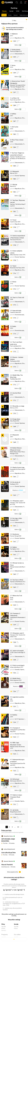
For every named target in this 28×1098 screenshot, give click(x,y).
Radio (14, 326)
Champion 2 (16, 728)
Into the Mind (16, 393)
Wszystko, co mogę (18, 406)
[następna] (21, 827)
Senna (13, 65)
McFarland (15, 779)
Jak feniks (15, 810)
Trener (14, 220)
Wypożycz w (14, 490)
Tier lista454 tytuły (8, 855)
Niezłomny (15, 534)
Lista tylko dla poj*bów (8, 852)
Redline (14, 715)
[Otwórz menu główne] (25, 2)
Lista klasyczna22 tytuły (8, 867)
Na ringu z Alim (17, 518)
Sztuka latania (16, 49)
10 (18, 827)
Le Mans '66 (15, 98)
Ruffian (14, 114)
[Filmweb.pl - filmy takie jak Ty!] (7, 2)
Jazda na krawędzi (18, 650)
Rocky (14, 281)
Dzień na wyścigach (18, 665)
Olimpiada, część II (18, 633)
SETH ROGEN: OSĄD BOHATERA (8, 840)
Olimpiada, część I (17, 501)
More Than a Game (17, 140)
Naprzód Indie (16, 310)
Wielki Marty (16, 678)
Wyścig (14, 184)
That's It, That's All (18, 297)
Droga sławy (16, 419)
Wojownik (15, 171)
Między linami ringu (18, 467)
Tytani (14, 266)
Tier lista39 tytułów (8, 843)
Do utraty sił (16, 482)
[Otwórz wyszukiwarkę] (16, 2)
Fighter (14, 547)
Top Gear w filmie (17, 580)
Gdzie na (17, 45)
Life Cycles (15, 127)
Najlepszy (15, 34)
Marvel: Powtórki (7, 864)
